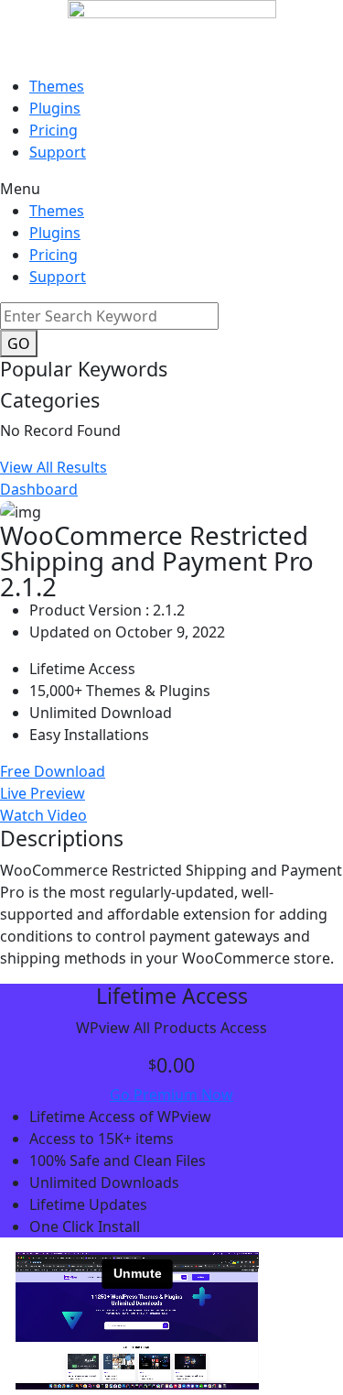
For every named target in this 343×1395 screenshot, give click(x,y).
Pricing (53, 130)
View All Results (53, 467)
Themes (56, 86)
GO (18, 343)
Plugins (54, 108)
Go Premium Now (171, 1094)
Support (57, 152)
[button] (171, 189)
